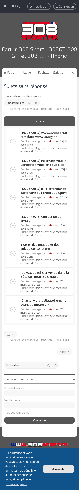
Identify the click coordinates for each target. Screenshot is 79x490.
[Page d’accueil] (39, 31)
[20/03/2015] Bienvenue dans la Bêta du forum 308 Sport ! (44, 274)
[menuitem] (16, 6)
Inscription (28, 379)
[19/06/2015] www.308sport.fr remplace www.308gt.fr (43, 135)
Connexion (10, 379)
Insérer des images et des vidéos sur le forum (40, 246)
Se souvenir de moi (18, 412)
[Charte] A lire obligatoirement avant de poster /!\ (43, 302)
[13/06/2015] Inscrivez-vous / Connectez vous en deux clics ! (43, 163)
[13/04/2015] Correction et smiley (40, 218)
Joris (49, 141)
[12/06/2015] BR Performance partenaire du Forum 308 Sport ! (44, 190)
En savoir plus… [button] (16, 484)
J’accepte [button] (58, 469)
